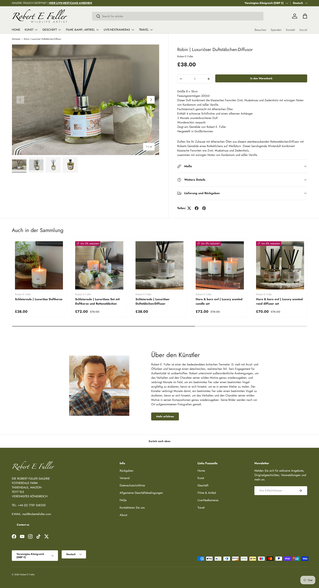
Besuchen (260, 30)
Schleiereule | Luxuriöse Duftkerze (38, 299)
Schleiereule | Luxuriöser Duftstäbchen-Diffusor (153, 301)
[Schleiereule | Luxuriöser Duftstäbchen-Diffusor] (159, 265)
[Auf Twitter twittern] (189, 208)
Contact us (23, 524)
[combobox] (178, 16)
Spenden (276, 30)
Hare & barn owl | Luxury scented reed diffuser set (279, 301)
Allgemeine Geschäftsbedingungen (141, 493)
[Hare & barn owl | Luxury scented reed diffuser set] (280, 265)
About (123, 515)
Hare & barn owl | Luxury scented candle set (219, 301)
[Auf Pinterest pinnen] (204, 208)
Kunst (29, 30)
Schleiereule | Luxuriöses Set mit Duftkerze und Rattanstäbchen (97, 301)
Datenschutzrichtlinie (132, 485)
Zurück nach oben (159, 441)
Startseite (16, 39)
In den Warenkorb (261, 78)
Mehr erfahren (165, 416)
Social (303, 30)
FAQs (123, 500)
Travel (144, 30)
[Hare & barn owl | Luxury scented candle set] (220, 265)
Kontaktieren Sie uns (132, 507)
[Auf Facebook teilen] (196, 208)
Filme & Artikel (207, 493)
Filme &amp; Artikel (80, 30)
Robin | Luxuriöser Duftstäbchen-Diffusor (42, 39)
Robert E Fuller (185, 56)
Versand (125, 478)
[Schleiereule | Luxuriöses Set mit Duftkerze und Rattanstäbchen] (99, 265)
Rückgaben (126, 470)
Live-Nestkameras (117, 30)
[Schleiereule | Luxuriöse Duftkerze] (39, 265)
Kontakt (290, 30)
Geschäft (49, 30)
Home (16, 30)
